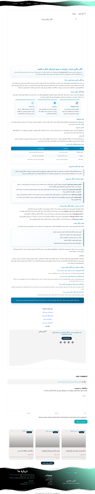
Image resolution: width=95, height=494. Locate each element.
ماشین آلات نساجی (27, 476)
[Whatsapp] (69, 342)
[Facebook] (61, 342)
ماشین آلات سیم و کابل (48, 312)
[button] (47, 463)
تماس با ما (15, 3)
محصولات (35, 3)
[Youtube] (24, 487)
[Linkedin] (65, 342)
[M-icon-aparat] (17, 487)
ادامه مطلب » (82, 454)
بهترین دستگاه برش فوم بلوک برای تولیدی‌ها (50, 450)
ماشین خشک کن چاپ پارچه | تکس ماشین (69, 382)
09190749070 (30, 482)
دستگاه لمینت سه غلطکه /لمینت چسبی (25, 450)
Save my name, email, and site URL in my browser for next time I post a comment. (62, 417)
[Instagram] (73, 342)
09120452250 (30, 483)
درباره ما (22, 3)
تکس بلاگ (28, 3)
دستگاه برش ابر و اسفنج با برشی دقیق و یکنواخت (76, 450)
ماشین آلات (49, 478)
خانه (41, 3)
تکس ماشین (71, 481)
